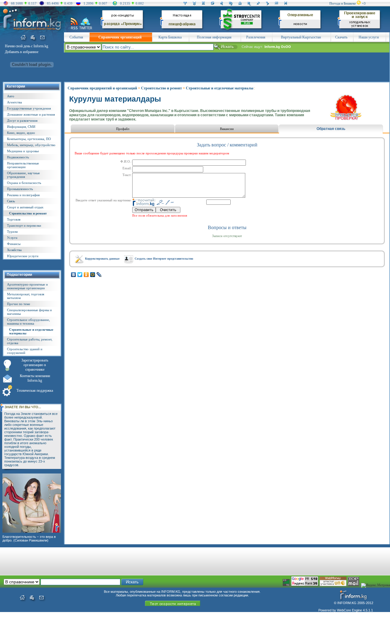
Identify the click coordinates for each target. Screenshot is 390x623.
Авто (10, 96)
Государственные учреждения (29, 108)
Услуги (12, 237)
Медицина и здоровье (23, 151)
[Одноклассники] (86, 275)
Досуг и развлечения (22, 120)
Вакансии (227, 129)
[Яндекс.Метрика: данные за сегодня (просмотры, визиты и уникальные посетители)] (375, 585)
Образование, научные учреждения (23, 174)
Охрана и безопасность (24, 183)
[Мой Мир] (93, 275)
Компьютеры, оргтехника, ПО (29, 139)
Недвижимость (18, 157)
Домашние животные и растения (31, 114)
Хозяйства (14, 250)
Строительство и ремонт (28, 213)
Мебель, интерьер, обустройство (31, 145)
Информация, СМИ (21, 126)
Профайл (122, 129)
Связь (11, 201)
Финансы (13, 244)
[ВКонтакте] (73, 275)
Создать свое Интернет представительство (164, 258)
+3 (364, 3)
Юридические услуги (22, 256)
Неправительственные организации (23, 165)
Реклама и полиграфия (23, 195)
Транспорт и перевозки (24, 225)
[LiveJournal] (99, 275)
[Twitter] (80, 275)
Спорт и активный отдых (25, 207)
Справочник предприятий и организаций (102, 88)
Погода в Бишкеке (342, 3)
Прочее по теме (18, 304)
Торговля (13, 219)
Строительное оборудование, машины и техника (28, 321)
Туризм (12, 231)
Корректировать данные (102, 258)
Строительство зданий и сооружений (24, 351)
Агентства (14, 102)
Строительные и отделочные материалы (219, 88)
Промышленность (20, 189)
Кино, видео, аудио (21, 133)
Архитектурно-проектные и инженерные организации (27, 286)
